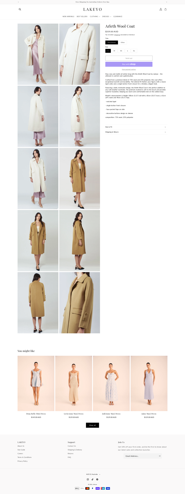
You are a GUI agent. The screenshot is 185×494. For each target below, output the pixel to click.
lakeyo (95, 484)
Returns (70, 453)
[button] (20, 9)
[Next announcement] (166, 2)
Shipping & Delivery (75, 450)
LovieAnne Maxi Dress (74, 413)
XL (135, 51)
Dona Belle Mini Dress (36, 413)
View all (92, 425)
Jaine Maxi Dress (149, 413)
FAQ (69, 457)
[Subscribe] (159, 456)
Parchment (113, 42)
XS (122, 51)
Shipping (117, 35)
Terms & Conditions (25, 457)
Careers (20, 453)
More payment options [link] (129, 69)
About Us (21, 446)
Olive (124, 42)
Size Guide (21, 450)
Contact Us (72, 446)
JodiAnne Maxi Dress (111, 413)
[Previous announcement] (18, 2)
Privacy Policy (22, 461)
